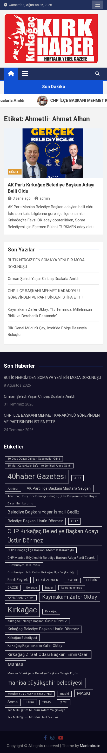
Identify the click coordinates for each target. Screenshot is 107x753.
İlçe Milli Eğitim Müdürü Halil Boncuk (33, 717)
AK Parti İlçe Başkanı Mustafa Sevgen (59, 488)
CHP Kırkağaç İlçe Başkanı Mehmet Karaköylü (41, 550)
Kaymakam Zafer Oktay (69, 597)
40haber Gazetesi (37, 476)
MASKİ (83, 693)
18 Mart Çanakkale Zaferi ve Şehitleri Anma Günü (39, 465)
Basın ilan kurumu (20, 503)
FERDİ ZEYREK (47, 580)
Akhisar (13, 488)
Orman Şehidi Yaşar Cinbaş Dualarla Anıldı (43, 278)
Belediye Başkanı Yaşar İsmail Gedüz (43, 512)
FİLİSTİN (91, 580)
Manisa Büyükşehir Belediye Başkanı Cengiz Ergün (43, 673)
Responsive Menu (97, 5)
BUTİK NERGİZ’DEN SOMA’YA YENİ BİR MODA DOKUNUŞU (52, 377)
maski (64, 694)
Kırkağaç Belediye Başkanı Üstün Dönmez (43, 629)
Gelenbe (31, 587)
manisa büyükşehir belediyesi (45, 682)
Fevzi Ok (72, 580)
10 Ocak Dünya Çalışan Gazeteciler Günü (34, 458)
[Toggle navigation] (25, 73)
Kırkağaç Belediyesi (22, 637)
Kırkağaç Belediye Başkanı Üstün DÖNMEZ (37, 621)
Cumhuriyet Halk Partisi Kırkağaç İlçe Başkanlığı (41, 572)
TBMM (46, 702)
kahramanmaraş (71, 587)
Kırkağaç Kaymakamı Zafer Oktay (35, 645)
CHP (74, 521)
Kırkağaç (51, 611)
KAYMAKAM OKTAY (21, 597)
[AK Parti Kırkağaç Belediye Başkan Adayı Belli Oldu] (53, 153)
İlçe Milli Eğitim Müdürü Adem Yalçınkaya (36, 710)
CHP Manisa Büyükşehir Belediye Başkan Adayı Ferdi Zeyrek (51, 558)
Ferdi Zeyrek (18, 580)
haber (49, 587)
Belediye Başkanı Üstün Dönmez (35, 521)
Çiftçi (64, 702)
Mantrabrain (90, 745)
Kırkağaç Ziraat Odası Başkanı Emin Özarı (48, 654)
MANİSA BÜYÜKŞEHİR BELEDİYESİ (30, 694)
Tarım (30, 702)
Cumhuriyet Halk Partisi (24, 565)
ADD (77, 478)
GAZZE (13, 587)
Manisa (15, 664)
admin (44, 198)
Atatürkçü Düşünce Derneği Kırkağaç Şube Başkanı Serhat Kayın (52, 496)
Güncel (14, 172)
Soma (13, 702)
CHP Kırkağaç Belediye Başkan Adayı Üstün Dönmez (53, 536)
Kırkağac (22, 609)
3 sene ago (22, 198)
